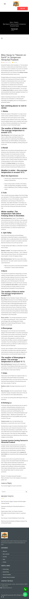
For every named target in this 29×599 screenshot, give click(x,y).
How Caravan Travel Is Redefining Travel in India (13, 518)
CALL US (22, 8)
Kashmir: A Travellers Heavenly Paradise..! (11, 476)
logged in (10, 485)
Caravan (15, 62)
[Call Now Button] (25, 589)
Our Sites (5, 556)
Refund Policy (6, 572)
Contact (4, 562)
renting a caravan (23, 72)
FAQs (4, 559)
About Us (5, 551)
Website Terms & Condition (9, 577)
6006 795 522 (5, 586)
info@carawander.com (7, 587)
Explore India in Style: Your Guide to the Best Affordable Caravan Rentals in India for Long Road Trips (13, 513)
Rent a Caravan (6, 554)
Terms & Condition (7, 574)
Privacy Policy (6, 569)
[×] (25, 594)
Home (11, 22)
